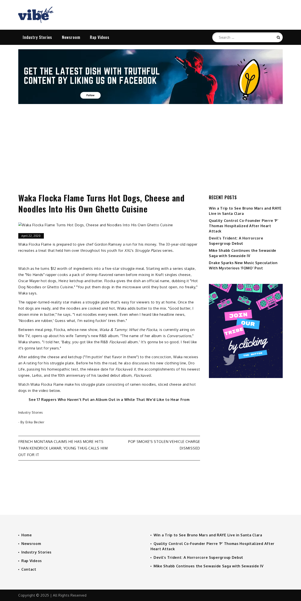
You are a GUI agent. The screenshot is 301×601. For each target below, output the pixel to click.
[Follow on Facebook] (150, 102)
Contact (28, 569)
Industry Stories (37, 37)
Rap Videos (99, 37)
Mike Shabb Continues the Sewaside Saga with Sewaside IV (209, 566)
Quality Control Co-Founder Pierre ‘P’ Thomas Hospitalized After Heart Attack (243, 225)
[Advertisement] (150, 144)
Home (26, 535)
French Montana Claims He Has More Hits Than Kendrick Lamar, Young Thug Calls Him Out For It (63, 448)
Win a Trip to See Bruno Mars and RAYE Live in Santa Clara (208, 535)
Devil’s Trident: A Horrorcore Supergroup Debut (198, 557)
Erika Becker (35, 422)
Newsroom (71, 37)
